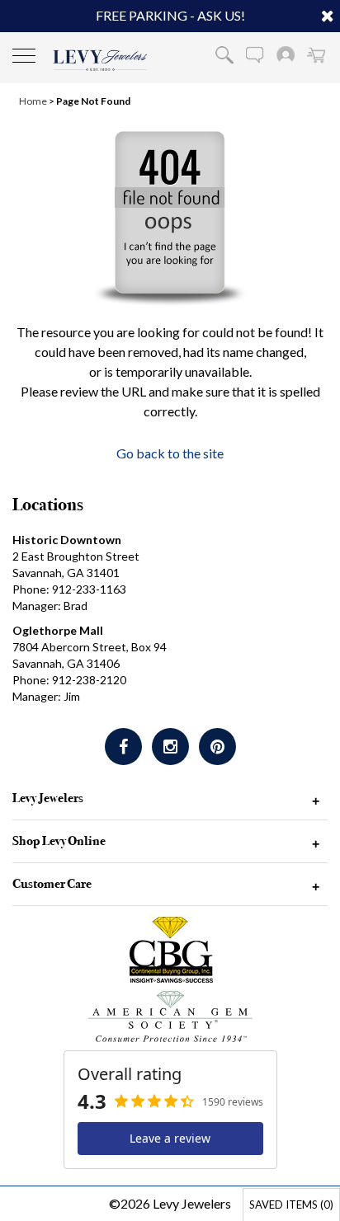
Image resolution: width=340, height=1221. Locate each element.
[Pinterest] (217, 746)
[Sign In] (285, 54)
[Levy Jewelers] (100, 60)
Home (33, 101)
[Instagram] (170, 746)
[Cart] (316, 54)
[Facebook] (123, 746)
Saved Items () (291, 1204)
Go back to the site (170, 453)
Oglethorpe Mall (57, 630)
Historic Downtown (66, 540)
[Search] (224, 54)
